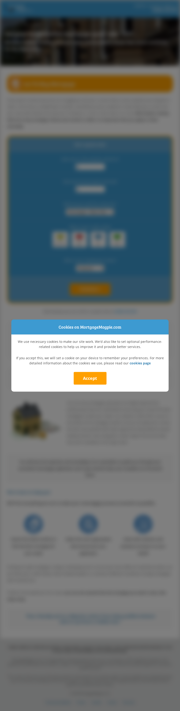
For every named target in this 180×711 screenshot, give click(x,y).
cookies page (140, 363)
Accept (90, 378)
